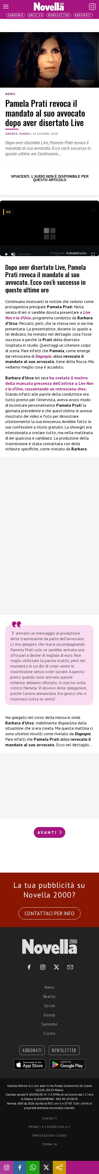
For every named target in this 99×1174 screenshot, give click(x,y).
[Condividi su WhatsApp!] (33, 1167)
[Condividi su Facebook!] (19, 1167)
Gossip (49, 1014)
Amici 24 (36, 15)
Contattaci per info (49, 913)
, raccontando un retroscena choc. (55, 388)
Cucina (49, 1033)
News (10, 94)
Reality (49, 996)
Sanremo (15, 15)
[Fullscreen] (93, 254)
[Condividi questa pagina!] (59, 1167)
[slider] (24, 254)
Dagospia (43, 356)
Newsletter (58, 15)
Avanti (48, 832)
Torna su (49, 1144)
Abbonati (83, 15)
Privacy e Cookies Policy (49, 1127)
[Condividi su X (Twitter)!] (46, 1167)
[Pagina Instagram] (92, 6)
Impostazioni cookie (49, 1135)
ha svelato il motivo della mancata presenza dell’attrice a (46, 380)
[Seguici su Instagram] (6, 1167)
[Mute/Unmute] (13, 254)
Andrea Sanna (17, 134)
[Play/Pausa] (6, 254)
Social (49, 1005)
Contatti (49, 1118)
